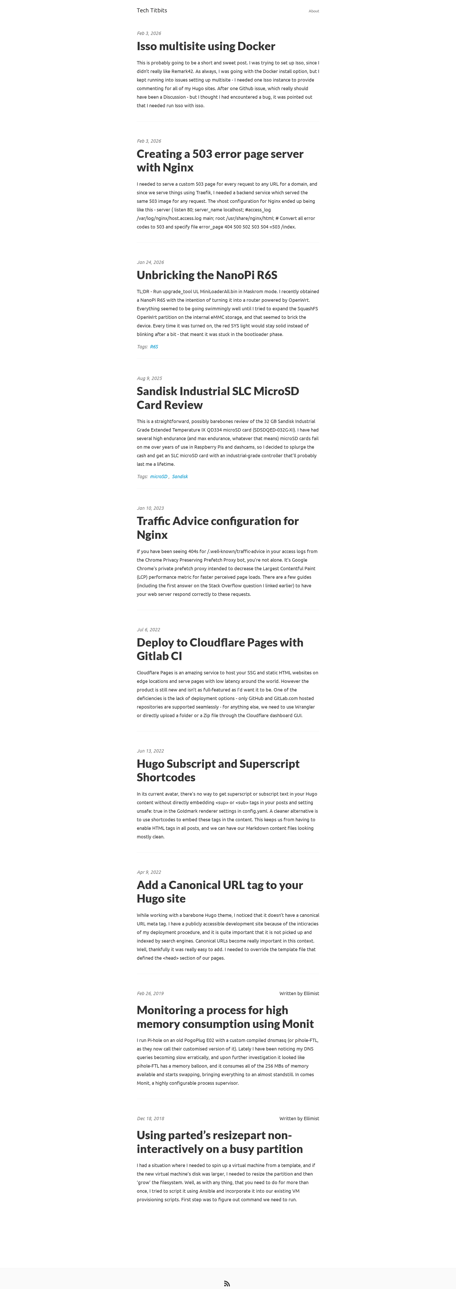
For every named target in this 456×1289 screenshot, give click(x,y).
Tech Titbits (152, 10)
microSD (158, 476)
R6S (154, 346)
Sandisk (180, 476)
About (314, 11)
